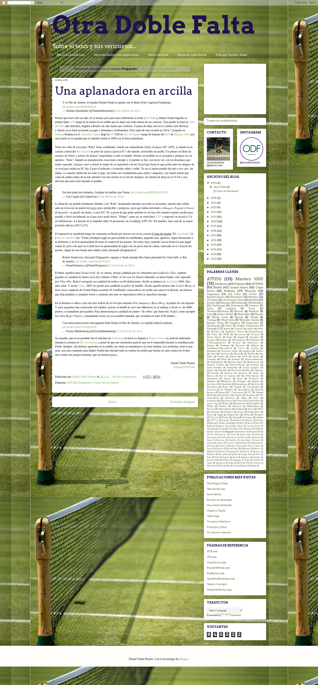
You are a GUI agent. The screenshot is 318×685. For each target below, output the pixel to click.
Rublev (251, 353)
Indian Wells (225, 314)
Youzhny (247, 417)
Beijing (210, 345)
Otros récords (158, 55)
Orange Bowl (246, 454)
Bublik (209, 426)
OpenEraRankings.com (221, 578)
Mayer (210, 370)
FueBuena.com (216, 573)
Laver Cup (212, 403)
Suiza (240, 378)
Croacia (255, 334)
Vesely (212, 466)
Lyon (209, 448)
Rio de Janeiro (132, 134)
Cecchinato (253, 387)
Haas (213, 353)
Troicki (214, 417)
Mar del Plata (232, 448)
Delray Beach (214, 337)
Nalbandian (253, 406)
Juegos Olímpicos (248, 325)
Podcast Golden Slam (231, 55)
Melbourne (246, 448)
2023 (214, 207)
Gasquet (247, 351)
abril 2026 (220, 187)
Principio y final (217, 527)
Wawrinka (227, 320)
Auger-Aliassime (254, 359)
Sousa (256, 356)
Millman (210, 451)
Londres (231, 308)
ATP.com (212, 551)
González (247, 437)
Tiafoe (210, 463)
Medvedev (244, 314)
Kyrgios (211, 340)
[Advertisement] (235, 88)
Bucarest (240, 345)
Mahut (225, 403)
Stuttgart (258, 414)
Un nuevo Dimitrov (218, 521)
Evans (222, 392)
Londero (244, 446)
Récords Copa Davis (192, 55)
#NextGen (226, 381)
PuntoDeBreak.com (218, 567)
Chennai (221, 429)
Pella (217, 457)
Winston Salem (249, 320)
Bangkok (232, 423)
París (252, 308)
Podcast (229, 291)
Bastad (226, 328)
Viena (224, 359)
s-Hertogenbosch (216, 342)
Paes (258, 454)
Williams (255, 340)
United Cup (258, 463)
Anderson (252, 342)
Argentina (213, 294)
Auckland (172, 281)
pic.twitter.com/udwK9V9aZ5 (93, 261)
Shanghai (213, 328)
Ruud (210, 414)
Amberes (249, 420)
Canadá (237, 387)
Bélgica (255, 345)
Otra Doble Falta (154, 25)
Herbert (225, 395)
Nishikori (237, 297)
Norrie (210, 409)
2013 (214, 254)
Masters (226, 302)
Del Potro (234, 294)
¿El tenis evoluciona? (226, 191)
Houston (254, 337)
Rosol (240, 412)
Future (233, 434)
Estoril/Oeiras (237, 364)
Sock (245, 356)
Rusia (235, 457)
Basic (250, 423)
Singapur (237, 460)
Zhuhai (254, 466)
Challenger (218, 305)
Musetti (256, 451)
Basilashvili (217, 362)
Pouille (215, 373)
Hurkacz (250, 395)
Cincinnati (237, 305)
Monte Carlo (220, 317)
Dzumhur (242, 432)
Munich (236, 406)
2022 (214, 212)
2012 (214, 258)
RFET (260, 409)
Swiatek (256, 460)
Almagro (241, 381)
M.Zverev (218, 448)
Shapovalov (233, 414)
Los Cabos (255, 446)
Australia (116, 338)
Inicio (113, 402)
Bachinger (213, 423)
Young (236, 466)
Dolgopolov (85, 382)
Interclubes (246, 440)
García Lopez (246, 434)
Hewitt (237, 395)
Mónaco (215, 331)
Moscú (246, 451)
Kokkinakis (253, 400)
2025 (214, 198)
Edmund (252, 432)
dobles (259, 417)
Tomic (231, 463)
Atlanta (255, 381)
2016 (214, 240)
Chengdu (211, 429)
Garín (257, 434)
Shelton (226, 460)
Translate (235, 615)
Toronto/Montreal (218, 311)
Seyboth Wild (213, 460)
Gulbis (213, 395)
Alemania (237, 420)
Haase (209, 440)
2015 (214, 244)
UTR (247, 463)
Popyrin (225, 457)
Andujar (236, 359)
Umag (81, 285)
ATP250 (214, 279)
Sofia (246, 414)
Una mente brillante (219, 505)
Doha (58, 134)
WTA (226, 334)
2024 (214, 202)
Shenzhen (212, 378)
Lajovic (234, 446)
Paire (209, 457)
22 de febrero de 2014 (129, 331)
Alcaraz (236, 342)
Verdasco (254, 378)
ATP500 (72, 382)
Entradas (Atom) (133, 412)
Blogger (183, 659)
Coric (241, 348)
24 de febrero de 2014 (127, 110)
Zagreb (245, 466)
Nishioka (211, 454)
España (241, 337)
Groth (257, 437)
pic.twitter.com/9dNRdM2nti (79, 106)
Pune (250, 409)
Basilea (238, 311)
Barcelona (239, 334)
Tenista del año (216, 489)
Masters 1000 (249, 279)
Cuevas (255, 348)
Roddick (228, 412)
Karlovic (224, 353)
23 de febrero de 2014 (110, 196)
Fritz (212, 434)
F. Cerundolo (236, 392)
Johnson (211, 400)
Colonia (211, 389)
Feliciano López (229, 351)
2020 (214, 221)
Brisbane (224, 345)
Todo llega (213, 516)
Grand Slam (239, 287)
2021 (214, 216)
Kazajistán (232, 367)
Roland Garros (216, 297)
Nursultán (222, 454)
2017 (214, 235)
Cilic (210, 314)
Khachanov (226, 400)
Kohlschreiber (256, 443)
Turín (225, 417)
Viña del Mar (224, 466)
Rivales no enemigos (219, 499)
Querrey (242, 373)
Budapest (220, 426)
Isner (228, 325)
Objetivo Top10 (216, 510)
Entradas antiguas (182, 402)
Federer (239, 284)
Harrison (220, 440)
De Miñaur (226, 389)
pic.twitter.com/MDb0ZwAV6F (149, 192)
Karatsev (231, 443)
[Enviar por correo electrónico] (144, 377)
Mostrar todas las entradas (158, 69)
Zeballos (211, 381)
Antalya (259, 420)
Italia (210, 308)
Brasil (257, 423)
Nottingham (225, 409)
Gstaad (259, 392)
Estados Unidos (215, 364)
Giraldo (223, 437)
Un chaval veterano (219, 532)
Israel (257, 440)
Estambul (212, 351)
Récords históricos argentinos (116, 55)
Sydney (223, 340)
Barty (242, 423)
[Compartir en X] (151, 377)
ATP (72, 122)
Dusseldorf (244, 389)
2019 (214, 226)
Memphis (254, 403)
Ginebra (254, 364)
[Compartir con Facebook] (155, 377)
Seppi (220, 414)
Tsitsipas (211, 359)
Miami (259, 314)
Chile (230, 429)
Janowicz (230, 398)
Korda (212, 446)
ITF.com (212, 557)
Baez (223, 423)
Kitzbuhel (242, 443)
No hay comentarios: (124, 376)
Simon (233, 356)
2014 (214, 249)
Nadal (96, 382)
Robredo (215, 412)
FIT (250, 392)
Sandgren (245, 457)
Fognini (238, 328)
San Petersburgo (250, 376)
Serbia (221, 356)
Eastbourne (253, 362)
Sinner (227, 378)
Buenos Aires (182, 134)
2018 (214, 230)
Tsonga (211, 320)
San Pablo (151, 118)
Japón (244, 398)
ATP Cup (214, 420)
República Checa (234, 331)
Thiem (254, 317)
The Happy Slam (217, 483)
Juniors (220, 443)
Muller (223, 406)
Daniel (249, 429)
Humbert (232, 440)
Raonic (239, 317)
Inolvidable (214, 494)
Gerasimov (212, 437)
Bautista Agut (235, 362)
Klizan (239, 400)
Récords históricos (71, 55)
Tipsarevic (220, 463)
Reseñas (253, 297)
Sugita (247, 460)
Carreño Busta (253, 426)
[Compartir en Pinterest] (158, 377)
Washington (238, 340)
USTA (239, 463)
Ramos (210, 376)
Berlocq (255, 384)
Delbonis (259, 429)
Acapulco (226, 420)
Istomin (210, 443)
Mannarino (239, 403)
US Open (212, 299)
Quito (256, 373)
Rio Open (82, 151)
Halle (250, 328)
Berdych (254, 311)
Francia (254, 305)
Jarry (256, 398)
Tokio (214, 334)
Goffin (259, 351)
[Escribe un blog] (148, 377)
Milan (210, 406)
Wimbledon (255, 302)
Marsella (238, 353)
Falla (261, 432)
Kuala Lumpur (251, 367)
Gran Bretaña (214, 367)
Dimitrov (234, 323)
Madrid (253, 299)
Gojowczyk (235, 437)
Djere (211, 432)
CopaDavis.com (216, 562)
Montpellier (234, 451)
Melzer (257, 448)
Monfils (222, 370)
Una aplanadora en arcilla (123, 90)
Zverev (211, 302)
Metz (260, 328)
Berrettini (212, 387)
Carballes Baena (235, 426)
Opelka (234, 454)
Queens (228, 373)
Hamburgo (213, 325)
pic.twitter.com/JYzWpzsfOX (79, 327)
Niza (247, 370)
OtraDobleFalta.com (219, 589)
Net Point (236, 370)
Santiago (256, 457)
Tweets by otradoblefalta (222, 120)
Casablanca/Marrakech (219, 348)
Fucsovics (222, 434)
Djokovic (221, 284)
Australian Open (89, 134)
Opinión (259, 370)
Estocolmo (252, 323)
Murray (250, 291)
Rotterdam (253, 412)
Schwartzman (256, 331)
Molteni (221, 451)
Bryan (225, 387)
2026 (214, 183)
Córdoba (240, 429)
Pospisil (240, 409)
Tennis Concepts (217, 584)
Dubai (229, 337)
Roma (239, 302)
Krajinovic (222, 446)
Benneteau (241, 384)
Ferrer (253, 294)
